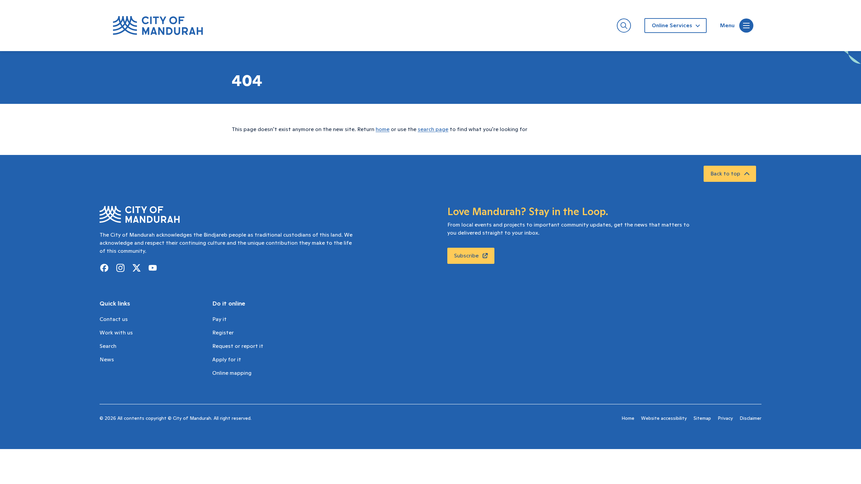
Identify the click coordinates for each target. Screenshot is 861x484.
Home (628, 418)
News (107, 359)
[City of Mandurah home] (158, 25)
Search (108, 346)
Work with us (116, 332)
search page (433, 129)
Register (223, 332)
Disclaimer (750, 418)
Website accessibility (664, 418)
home (382, 129)
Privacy (725, 418)
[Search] (624, 25)
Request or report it (237, 346)
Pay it (219, 319)
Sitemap (702, 418)
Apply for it (226, 359)
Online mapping (232, 373)
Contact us (114, 319)
